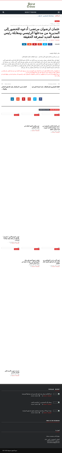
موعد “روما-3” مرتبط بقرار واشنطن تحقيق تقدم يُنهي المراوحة (37, 411)
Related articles (54, 109)
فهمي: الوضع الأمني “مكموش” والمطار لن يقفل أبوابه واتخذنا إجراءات (11, 238)
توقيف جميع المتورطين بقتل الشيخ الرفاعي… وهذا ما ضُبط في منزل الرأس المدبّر (30, 261)
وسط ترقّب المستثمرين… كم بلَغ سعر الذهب (44, 16)
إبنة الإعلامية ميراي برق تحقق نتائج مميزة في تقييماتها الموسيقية (37, 394)
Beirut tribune (55, 40)
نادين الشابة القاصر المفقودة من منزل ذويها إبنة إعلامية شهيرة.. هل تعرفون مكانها (51, 127)
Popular (51, 389)
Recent (57, 389)
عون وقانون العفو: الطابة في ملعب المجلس (31, 126)
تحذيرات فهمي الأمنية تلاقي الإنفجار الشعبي (12, 371)
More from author (44, 109)
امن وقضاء (57, 21)
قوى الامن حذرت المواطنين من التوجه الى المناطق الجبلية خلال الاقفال (51, 261)
